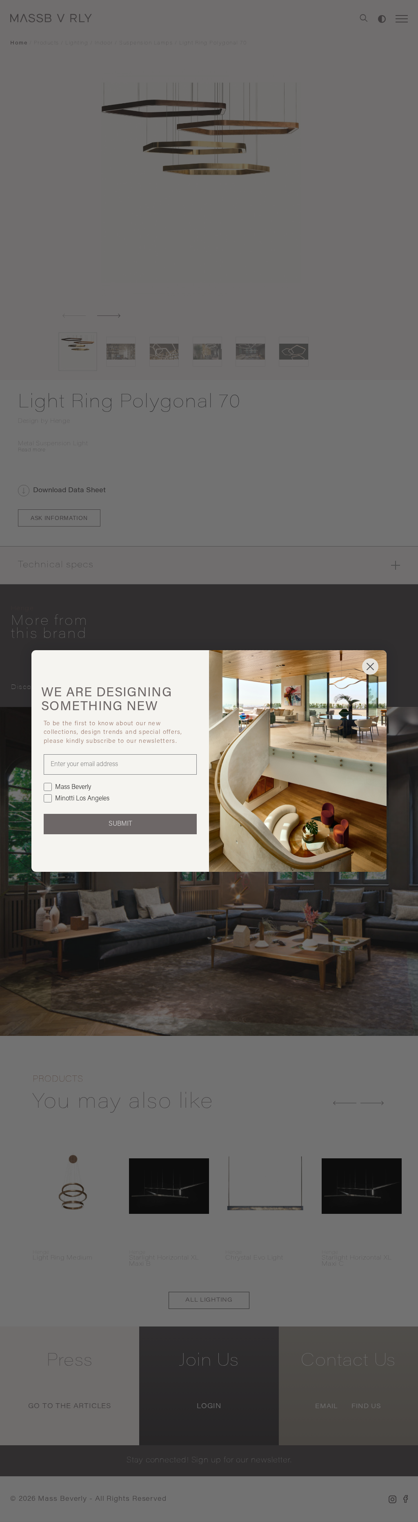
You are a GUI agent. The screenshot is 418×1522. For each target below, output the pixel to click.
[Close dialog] (370, 666)
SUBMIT (120, 824)
